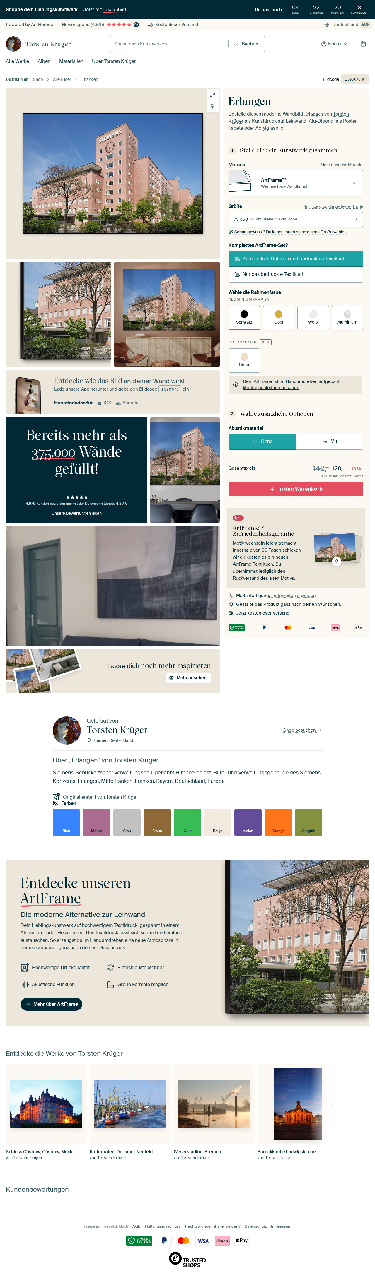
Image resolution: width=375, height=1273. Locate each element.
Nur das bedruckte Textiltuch (273, 274)
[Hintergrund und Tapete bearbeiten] (212, 106)
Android (130, 403)
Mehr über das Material (342, 164)
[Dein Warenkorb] (363, 44)
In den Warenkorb (300, 488)
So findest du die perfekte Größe (333, 206)
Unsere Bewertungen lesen (77, 513)
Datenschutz (256, 1226)
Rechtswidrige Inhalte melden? (212, 1226)
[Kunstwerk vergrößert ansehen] (212, 95)
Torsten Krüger (48, 44)
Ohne (266, 441)
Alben (44, 61)
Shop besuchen (300, 730)
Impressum (281, 1226)
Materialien (71, 61)
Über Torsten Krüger (114, 61)
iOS (107, 403)
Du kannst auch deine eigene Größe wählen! (290, 232)
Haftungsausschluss (163, 1226)
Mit (333, 441)
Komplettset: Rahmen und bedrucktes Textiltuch (294, 259)
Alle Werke (17, 61)
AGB (136, 1226)
